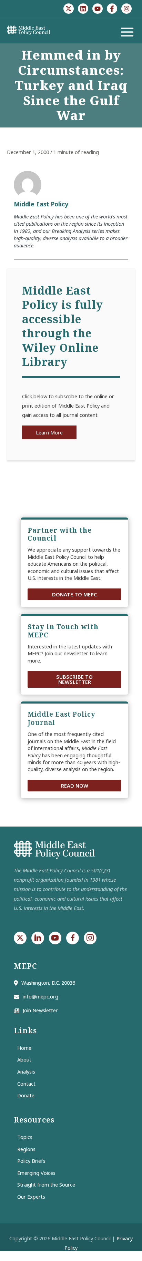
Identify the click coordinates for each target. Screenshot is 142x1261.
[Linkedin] (83, 8)
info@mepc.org (40, 996)
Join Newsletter (40, 1010)
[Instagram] (126, 8)
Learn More (49, 432)
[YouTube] (97, 8)
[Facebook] (112, 8)
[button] (74, 594)
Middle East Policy (41, 204)
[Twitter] (68, 8)
